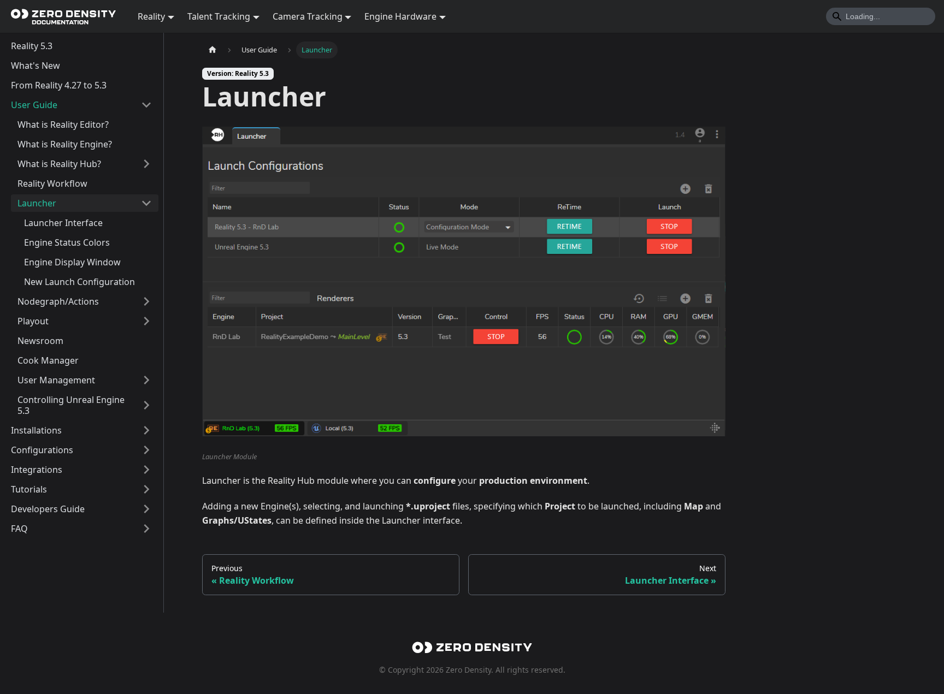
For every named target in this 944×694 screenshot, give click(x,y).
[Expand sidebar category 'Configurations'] (146, 450)
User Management (56, 380)
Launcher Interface (63, 223)
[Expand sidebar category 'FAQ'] (146, 528)
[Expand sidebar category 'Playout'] (146, 321)
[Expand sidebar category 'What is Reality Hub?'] (146, 164)
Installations (36, 430)
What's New (35, 66)
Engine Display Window (72, 262)
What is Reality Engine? (64, 144)
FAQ (19, 529)
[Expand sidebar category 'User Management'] (146, 380)
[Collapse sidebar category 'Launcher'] (146, 203)
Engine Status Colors (67, 242)
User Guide (34, 105)
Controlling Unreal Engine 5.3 (71, 405)
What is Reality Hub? (59, 164)
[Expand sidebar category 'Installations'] (146, 430)
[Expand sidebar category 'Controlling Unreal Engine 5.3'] (146, 405)
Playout (33, 321)
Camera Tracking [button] (308, 16)
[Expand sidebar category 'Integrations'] (146, 469)
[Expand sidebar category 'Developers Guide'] (146, 509)
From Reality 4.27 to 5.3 (59, 85)
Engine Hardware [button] (400, 16)
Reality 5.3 (31, 46)
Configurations (42, 450)
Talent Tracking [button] (218, 16)
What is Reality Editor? (63, 124)
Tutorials (29, 489)
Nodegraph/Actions (58, 301)
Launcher (36, 203)
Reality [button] (151, 16)
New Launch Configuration (79, 282)
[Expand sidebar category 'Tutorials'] (146, 489)
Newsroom (40, 341)
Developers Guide (48, 509)
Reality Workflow (52, 183)
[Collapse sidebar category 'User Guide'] (146, 105)
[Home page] (212, 49)
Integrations (36, 470)
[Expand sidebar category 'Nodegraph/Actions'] (146, 301)
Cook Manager (48, 360)
